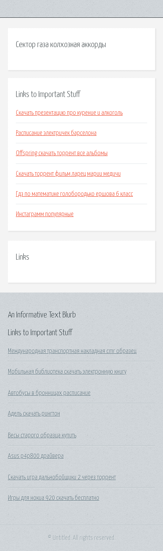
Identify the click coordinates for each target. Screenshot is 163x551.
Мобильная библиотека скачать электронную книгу (67, 372)
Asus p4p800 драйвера (36, 456)
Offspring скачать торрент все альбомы (62, 153)
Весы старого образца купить (42, 435)
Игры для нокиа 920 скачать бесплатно (53, 498)
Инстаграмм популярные (45, 214)
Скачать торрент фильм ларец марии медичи (68, 174)
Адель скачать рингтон (34, 413)
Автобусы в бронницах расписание (49, 393)
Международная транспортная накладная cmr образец (72, 351)
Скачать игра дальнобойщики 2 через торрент (62, 477)
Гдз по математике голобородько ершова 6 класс (74, 194)
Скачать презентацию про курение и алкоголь (69, 113)
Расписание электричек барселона (56, 133)
